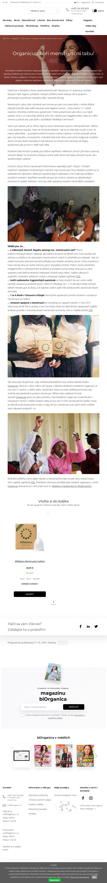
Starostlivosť (28, 20)
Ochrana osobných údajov (40, 799)
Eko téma (25, 38)
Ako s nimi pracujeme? (79, 877)
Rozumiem (54, 880)
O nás (5, 2)
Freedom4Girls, (70, 486)
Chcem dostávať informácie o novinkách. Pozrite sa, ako (55, 716)
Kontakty (32, 813)
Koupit (30, 594)
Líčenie (41, 20)
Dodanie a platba (36, 804)
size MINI (36, 579)
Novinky (7, 20)
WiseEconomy (85, 486)
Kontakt (90, 31)
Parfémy (45, 25)
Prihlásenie (99, 2)
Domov (6, 38)
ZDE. (78, 276)
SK (77, 2)
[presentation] (96, 755)
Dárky (69, 20)
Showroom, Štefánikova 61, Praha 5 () (25, 2)
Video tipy (91, 25)
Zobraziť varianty (29, 584)
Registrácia (85, 2)
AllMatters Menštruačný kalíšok (30, 561)
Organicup (13, 385)
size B (28, 579)
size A (22, 579)
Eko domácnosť (55, 20)
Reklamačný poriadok (38, 809)
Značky (56, 25)
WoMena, (57, 486)
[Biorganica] (12, 11)
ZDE (91, 310)
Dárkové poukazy (14, 25)
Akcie (17, 20)
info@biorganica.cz (14, 805)
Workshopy (32, 25)
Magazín (87, 20)
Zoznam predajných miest (65, 795)
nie (94, 877)
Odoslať (73, 707)
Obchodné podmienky (38, 795)
